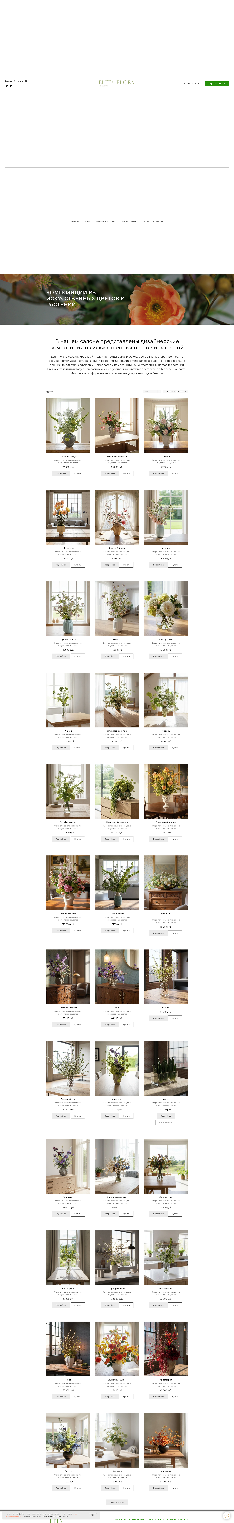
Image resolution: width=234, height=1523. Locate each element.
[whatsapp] (11, 87)
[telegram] (6, 87)
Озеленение (138, 1519)
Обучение (171, 1519)
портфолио (102, 221)
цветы (115, 221)
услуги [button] (87, 221)
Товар (149, 1519)
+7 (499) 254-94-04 (192, 84)
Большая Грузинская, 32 (16, 81)
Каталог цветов (121, 1519)
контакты (158, 221)
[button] (217, 83)
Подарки (159, 1519)
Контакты (183, 1519)
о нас (146, 221)
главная (75, 221)
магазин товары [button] (130, 221)
